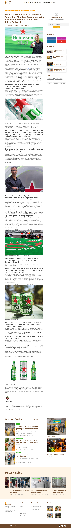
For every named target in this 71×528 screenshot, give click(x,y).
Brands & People (8, 10)
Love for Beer (19, 438)
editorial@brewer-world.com (36, 506)
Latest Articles (59, 78)
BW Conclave (22, 508)
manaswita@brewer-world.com (36, 507)
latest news (62, 83)
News (18, 424)
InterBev (54, 2)
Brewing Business (9, 478)
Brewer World (51, 78)
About (26, 2)
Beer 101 (18, 452)
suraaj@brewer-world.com (35, 509)
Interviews (32, 10)
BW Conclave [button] (38, 2)
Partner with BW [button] (46, 2)
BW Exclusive (16, 10)
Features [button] (31, 2)
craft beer (54, 81)
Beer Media (55, 83)
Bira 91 (49, 83)
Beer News (61, 81)
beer (49, 81)
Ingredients (29, 478)
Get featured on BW (24, 511)
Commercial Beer (24, 10)
